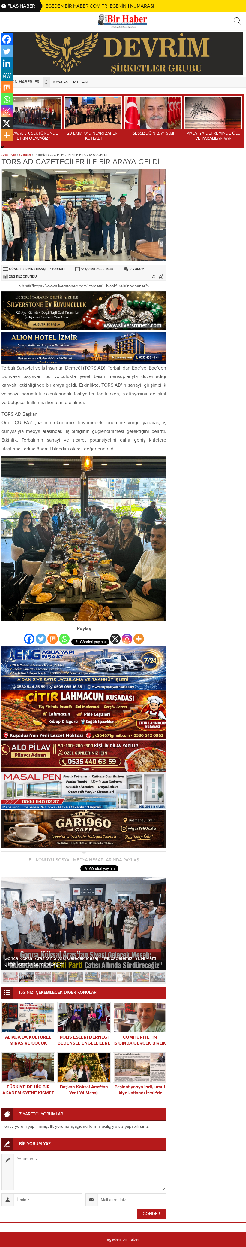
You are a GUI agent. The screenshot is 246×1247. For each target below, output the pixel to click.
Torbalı (58, 269)
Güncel (25, 155)
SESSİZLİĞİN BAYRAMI (143, 133)
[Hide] (2, 147)
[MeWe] (7, 75)
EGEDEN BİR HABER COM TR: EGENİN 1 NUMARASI (100, 6)
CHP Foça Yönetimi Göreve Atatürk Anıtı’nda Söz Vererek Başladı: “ (76, 964)
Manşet (42, 269)
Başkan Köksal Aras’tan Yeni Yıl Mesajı (84, 1090)
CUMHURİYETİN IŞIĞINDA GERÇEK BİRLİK (139, 1040)
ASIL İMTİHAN (59, 82)
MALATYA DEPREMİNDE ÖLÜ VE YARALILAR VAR (203, 136)
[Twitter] (41, 639)
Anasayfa (9, 155)
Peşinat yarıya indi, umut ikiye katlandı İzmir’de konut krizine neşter (140, 1093)
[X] (115, 639)
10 (157, 977)
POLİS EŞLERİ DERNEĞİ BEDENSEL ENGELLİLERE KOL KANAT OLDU (84, 1043)
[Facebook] (29, 639)
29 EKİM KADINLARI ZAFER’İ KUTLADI (83, 136)
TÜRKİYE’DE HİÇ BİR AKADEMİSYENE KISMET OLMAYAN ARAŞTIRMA (28, 1093)
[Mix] (52, 639)
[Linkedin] (7, 63)
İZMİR (29, 269)
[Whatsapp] (64, 639)
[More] (139, 639)
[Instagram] (127, 639)
